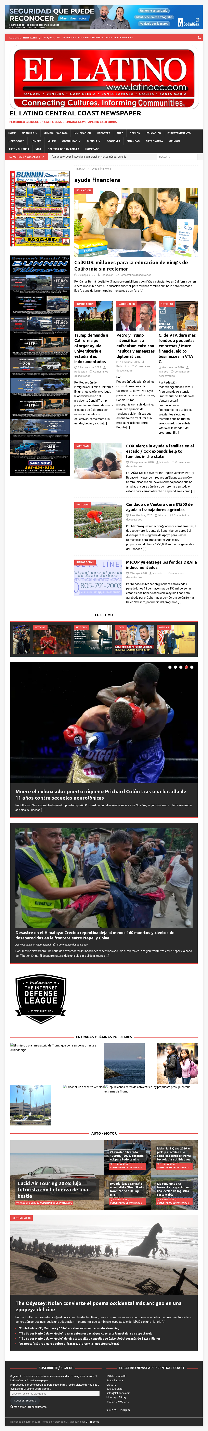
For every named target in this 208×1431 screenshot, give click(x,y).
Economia (113, 141)
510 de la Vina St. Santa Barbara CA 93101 (116, 1382)
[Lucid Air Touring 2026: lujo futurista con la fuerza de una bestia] (57, 1177)
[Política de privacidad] (199, 37)
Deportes (103, 133)
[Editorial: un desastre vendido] (83, 1089)
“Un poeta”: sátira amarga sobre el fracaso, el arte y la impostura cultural (68, 1345)
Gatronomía (154, 141)
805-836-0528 (114, 1390)
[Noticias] (98, 461)
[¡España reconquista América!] (32, 639)
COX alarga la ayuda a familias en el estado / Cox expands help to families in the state (160, 451)
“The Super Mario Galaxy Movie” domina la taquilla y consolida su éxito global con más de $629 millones (89, 1340)
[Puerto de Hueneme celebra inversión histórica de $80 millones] (74, 639)
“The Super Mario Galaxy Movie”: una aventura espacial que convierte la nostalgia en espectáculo (85, 1335)
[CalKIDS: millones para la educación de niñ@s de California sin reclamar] (136, 222)
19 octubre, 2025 (130, 362)
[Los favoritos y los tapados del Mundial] (156, 639)
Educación (153, 133)
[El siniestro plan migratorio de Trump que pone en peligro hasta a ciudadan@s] (57, 1049)
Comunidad (69, 141)
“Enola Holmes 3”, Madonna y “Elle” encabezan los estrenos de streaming (68, 1330)
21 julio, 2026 (167, 1166)
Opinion (135, 133)
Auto (119, 133)
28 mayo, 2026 (86, 274)
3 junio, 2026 (167, 1202)
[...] (32, 814)
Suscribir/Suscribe (25, 1402)
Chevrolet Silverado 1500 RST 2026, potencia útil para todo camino (127, 1158)
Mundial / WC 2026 (55, 133)
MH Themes (92, 1423)
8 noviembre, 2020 (173, 367)
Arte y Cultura (19, 149)
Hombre (36, 141)
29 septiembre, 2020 (142, 462)
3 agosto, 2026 (28, 1205)
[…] (141, 290)
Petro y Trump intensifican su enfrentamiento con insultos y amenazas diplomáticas (135, 346)
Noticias (28, 133)
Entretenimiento (179, 133)
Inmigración (82, 133)
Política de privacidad (63, 149)
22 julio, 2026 (120, 1166)
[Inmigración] (98, 578)
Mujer (52, 141)
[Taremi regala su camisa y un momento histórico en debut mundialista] (115, 639)
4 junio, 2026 (120, 1202)
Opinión (174, 141)
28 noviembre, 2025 (89, 367)
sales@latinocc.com (118, 1395)
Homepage (92, 149)
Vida (38, 149)
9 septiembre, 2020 (141, 515)
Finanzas (133, 141)
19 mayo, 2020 (138, 573)
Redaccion (107, 274)
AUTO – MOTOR (104, 1135)
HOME (12, 133)
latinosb (163, 371)
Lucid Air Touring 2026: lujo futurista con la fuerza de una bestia (52, 1192)
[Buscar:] (177, 156)
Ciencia (92, 141)
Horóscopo (16, 141)
